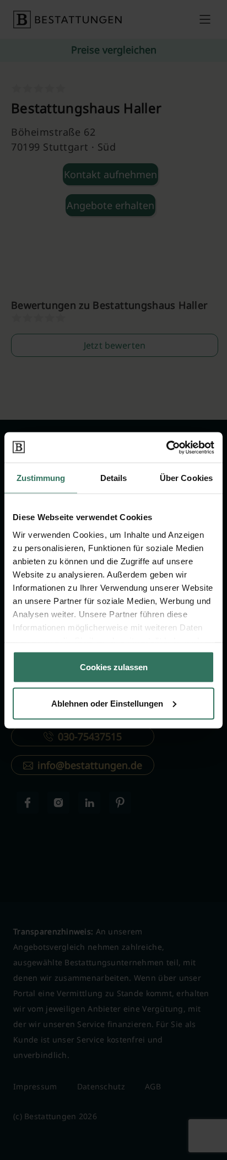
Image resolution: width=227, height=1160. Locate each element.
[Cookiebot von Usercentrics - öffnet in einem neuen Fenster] (166, 447)
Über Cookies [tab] (186, 478)
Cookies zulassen (114, 667)
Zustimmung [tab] (41, 478)
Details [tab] (113, 478)
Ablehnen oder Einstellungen (107, 703)
